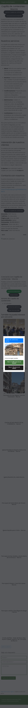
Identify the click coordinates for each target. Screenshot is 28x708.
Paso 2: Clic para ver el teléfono (14, 367)
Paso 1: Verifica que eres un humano (14, 362)
